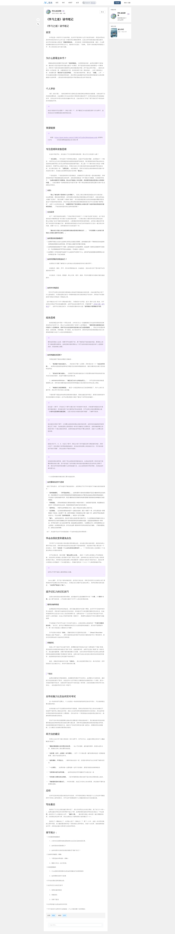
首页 (57, 2)
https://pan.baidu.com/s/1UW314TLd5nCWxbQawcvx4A (76, 137)
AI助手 (70, 2)
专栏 (63, 2)
